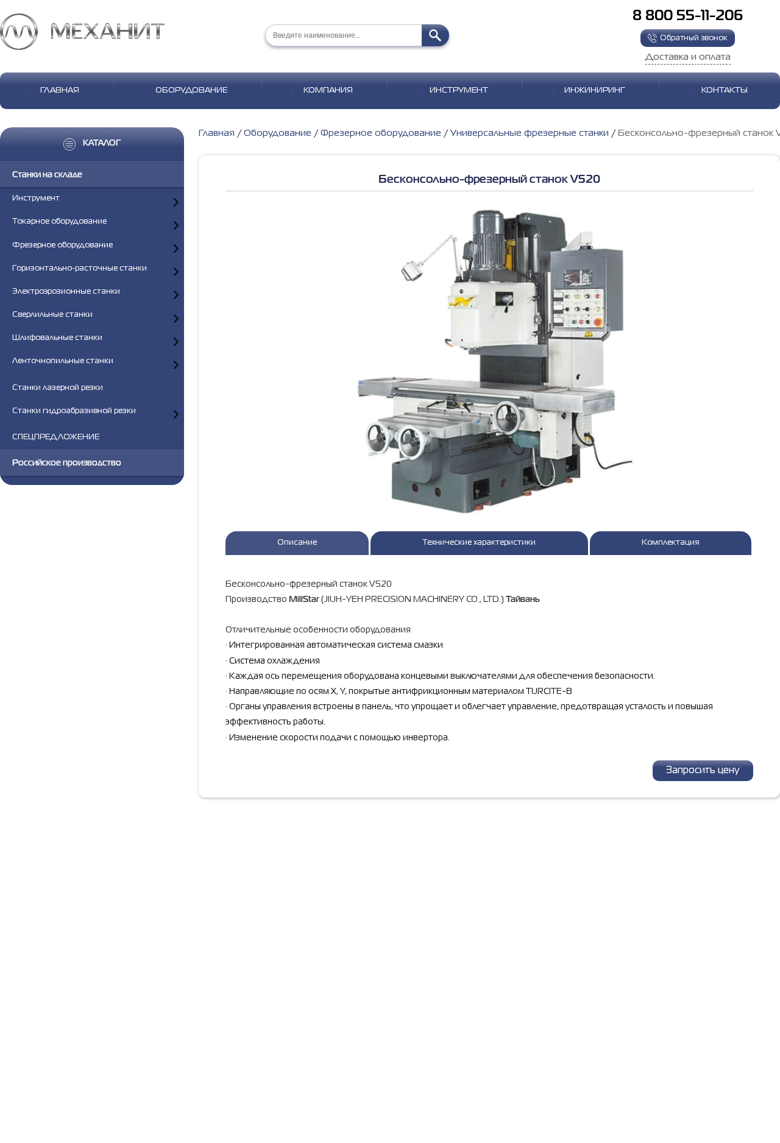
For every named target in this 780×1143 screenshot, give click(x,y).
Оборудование (191, 90)
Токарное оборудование (59, 222)
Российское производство (66, 463)
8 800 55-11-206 (688, 16)
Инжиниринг (594, 90)
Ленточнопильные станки (62, 361)
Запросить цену (703, 770)
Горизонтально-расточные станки (79, 268)
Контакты (724, 90)
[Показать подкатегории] (176, 202)
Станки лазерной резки (57, 387)
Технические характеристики (479, 542)
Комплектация (671, 542)
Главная (59, 90)
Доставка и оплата (688, 57)
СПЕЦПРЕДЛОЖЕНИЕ (55, 437)
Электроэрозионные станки (66, 291)
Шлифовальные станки (57, 338)
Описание (297, 542)
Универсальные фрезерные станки (529, 133)
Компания (328, 90)
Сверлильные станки (52, 315)
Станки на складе (47, 175)
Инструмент (459, 90)
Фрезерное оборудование (62, 245)
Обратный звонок (694, 38)
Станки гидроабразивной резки (74, 411)
